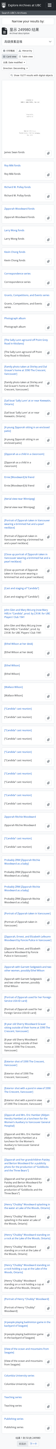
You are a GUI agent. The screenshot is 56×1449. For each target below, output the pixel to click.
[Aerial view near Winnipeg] (19, 498)
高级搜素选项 (13, 41)
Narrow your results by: (28, 21)
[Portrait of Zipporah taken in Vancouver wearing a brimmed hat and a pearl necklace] (27, 524)
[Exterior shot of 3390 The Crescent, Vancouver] (24, 1063)
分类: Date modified (13, 62)
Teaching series (13, 1397)
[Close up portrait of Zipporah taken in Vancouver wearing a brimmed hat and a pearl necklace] (27, 558)
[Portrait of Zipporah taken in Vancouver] (27, 913)
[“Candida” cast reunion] (18, 708)
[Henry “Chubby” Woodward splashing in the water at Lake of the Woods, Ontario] (27, 1206)
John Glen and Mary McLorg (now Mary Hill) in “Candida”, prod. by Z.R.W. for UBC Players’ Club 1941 (27, 613)
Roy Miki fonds (12, 165)
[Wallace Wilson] (13, 687)
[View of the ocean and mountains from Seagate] (26, 1350)
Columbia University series (19, 1375)
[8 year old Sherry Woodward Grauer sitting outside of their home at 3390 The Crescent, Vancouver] (27, 1027)
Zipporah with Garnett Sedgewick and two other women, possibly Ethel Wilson (27, 968)
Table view (27, 56)
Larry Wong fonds (14, 230)
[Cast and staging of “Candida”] (21, 588)
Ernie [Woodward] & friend (19, 477)
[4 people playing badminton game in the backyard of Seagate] (27, 1323)
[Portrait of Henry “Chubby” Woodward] (26, 1299)
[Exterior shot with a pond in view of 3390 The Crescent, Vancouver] (27, 1090)
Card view (11, 56)
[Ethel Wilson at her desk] (18, 643)
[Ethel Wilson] (12, 665)
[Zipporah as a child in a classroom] (24, 454)
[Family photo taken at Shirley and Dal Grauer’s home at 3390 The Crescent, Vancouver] (25, 370)
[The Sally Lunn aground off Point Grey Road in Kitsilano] (26, 341)
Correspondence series (17, 273)
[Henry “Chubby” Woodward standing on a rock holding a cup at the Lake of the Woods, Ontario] (27, 1268)
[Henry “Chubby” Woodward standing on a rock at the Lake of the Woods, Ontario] (27, 1236)
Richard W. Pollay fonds (17, 187)
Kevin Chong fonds (14, 252)
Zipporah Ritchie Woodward (20, 816)
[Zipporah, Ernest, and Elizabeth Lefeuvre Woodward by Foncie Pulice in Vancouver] (27, 938)
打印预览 (10, 50)
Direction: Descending (14, 68)
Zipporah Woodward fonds (19, 208)
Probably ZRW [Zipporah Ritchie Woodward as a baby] (22, 861)
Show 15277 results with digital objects (33, 75)
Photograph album (15, 318)
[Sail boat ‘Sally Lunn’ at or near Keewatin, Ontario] (27, 402)
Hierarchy (27, 50)
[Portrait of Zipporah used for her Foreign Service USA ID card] (27, 999)
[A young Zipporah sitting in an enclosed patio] (27, 429)
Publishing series (13, 1418)
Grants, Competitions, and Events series (26, 295)
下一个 (33, 1443)
